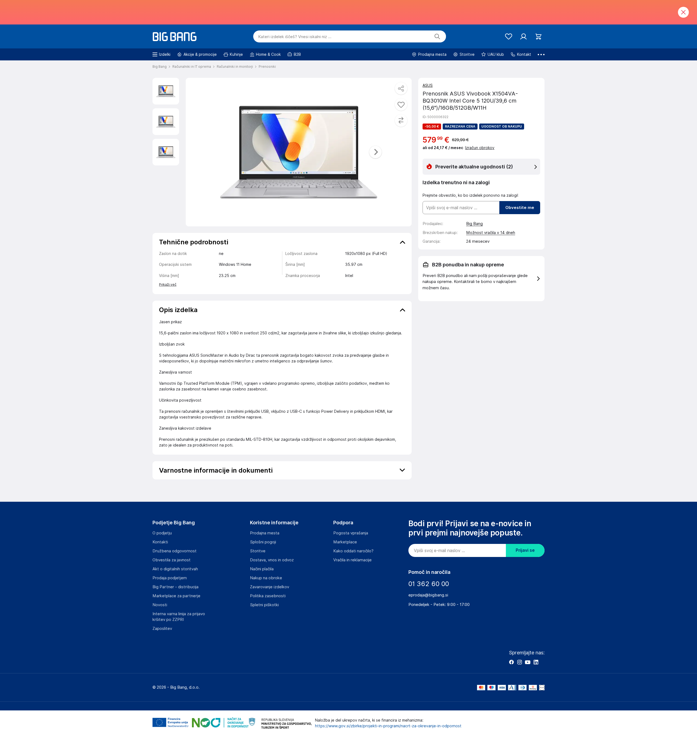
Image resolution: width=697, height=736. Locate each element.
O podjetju (162, 533)
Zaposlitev (162, 628)
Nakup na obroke (266, 577)
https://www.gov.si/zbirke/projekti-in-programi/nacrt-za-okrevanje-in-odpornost (388, 726)
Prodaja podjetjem (169, 577)
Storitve (257, 551)
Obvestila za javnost (171, 560)
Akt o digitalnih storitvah (175, 568)
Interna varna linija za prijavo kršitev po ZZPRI (178, 616)
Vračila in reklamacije (352, 560)
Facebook (511, 662)
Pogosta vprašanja (350, 533)
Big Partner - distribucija (175, 586)
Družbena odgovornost (174, 551)
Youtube (527, 662)
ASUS (428, 85)
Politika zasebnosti (268, 595)
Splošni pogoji (263, 542)
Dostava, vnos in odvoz (272, 560)
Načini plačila (262, 568)
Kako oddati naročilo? (353, 551)
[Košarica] (538, 36)
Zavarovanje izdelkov (269, 586)
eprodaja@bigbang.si (428, 595)
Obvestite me (519, 207)
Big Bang (474, 223)
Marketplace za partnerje (176, 595)
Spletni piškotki (264, 604)
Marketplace (345, 542)
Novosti (159, 604)
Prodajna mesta (264, 533)
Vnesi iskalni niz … (294, 36)
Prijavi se (525, 550)
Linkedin (535, 662)
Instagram (519, 662)
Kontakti (160, 542)
